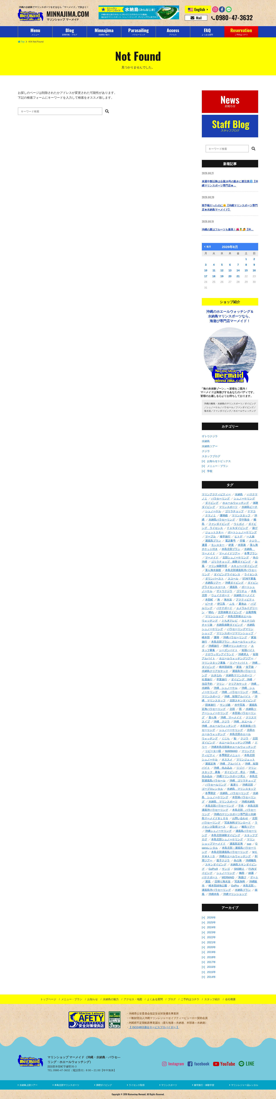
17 (205, 276)
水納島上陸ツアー (29, 1085)
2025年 (211, 922)
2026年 (211, 917)
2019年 (211, 952)
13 (230, 270)
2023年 (211, 932)
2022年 (211, 937)
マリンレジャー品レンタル (244, 1085)
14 (238, 270)
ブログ (172, 999)
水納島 (206, 441)
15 (246, 270)
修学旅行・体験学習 (204, 1085)
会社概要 (230, 999)
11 (214, 270)
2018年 (211, 957)
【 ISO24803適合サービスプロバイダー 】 (154, 1027)
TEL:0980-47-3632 (59, 1070)
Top (23, 41)
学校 (209, 471)
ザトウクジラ (210, 436)
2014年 (211, 976)
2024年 (211, 927)
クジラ (206, 451)
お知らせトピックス (219, 461)
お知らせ (92, 999)
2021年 (211, 942)
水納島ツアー (210, 446)
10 (205, 270)
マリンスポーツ (169, 1085)
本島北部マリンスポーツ (66, 1085)
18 (213, 276)
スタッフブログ (211, 456)
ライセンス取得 (137, 1085)
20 (230, 276)
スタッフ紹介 (212, 999)
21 (238, 276)
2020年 (211, 947)
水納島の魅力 (111, 999)
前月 (209, 246)
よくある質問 (155, 999)
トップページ (48, 999)
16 (254, 270)
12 (221, 270)
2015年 (211, 971)
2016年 (211, 966)
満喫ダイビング (104, 1085)
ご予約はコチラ (190, 999)
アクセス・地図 (133, 999)
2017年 (211, 962)
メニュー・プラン (217, 465)
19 (221, 276)
